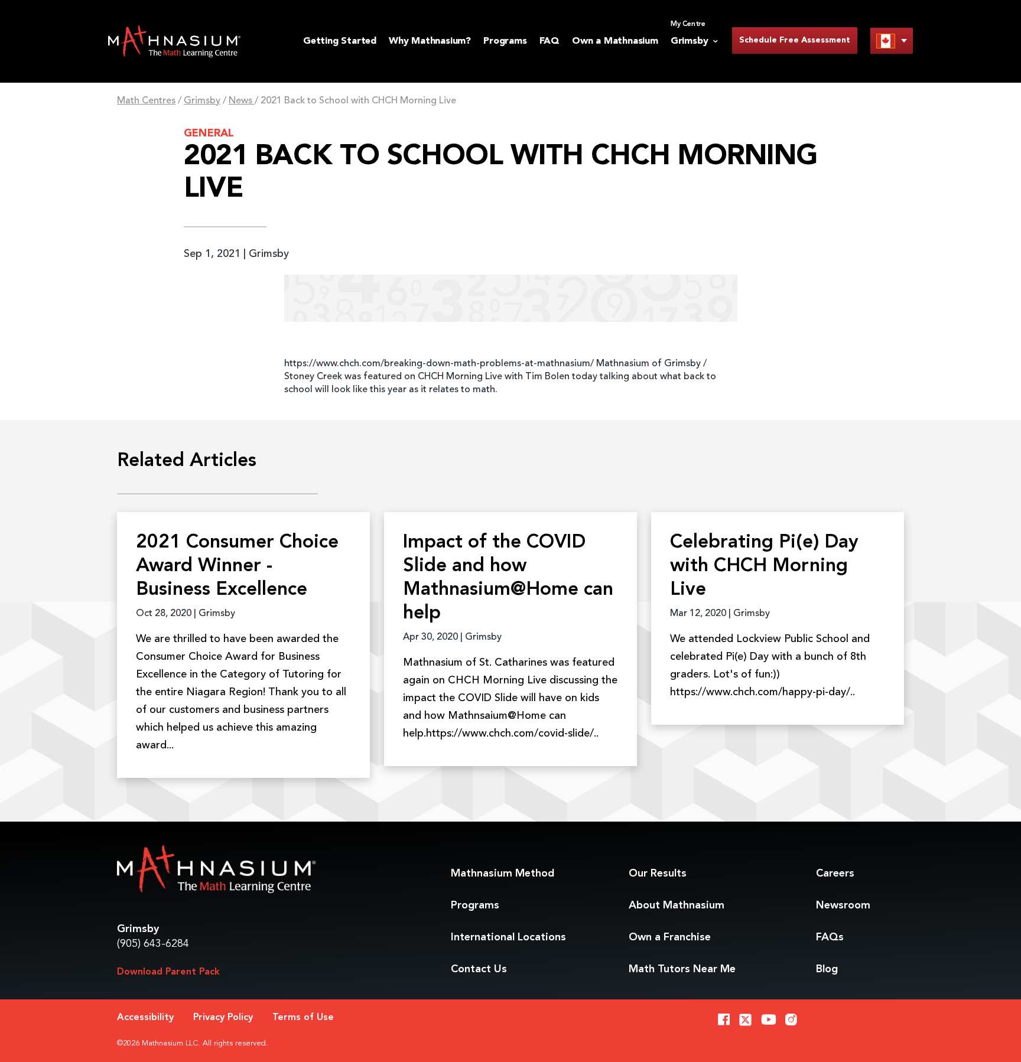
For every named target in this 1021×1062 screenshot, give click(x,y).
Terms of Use (303, 1017)
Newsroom (843, 905)
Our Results (658, 873)
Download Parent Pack (168, 972)
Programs (504, 41)
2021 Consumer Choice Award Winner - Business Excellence (237, 566)
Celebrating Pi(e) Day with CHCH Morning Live (764, 566)
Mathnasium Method (502, 873)
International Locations (508, 937)
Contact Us (479, 969)
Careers (835, 873)
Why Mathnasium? (430, 41)
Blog (827, 969)
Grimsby (202, 101)
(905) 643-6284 (153, 944)
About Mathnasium (676, 905)
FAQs (830, 937)
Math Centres (146, 101)
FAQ (549, 41)
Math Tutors (682, 969)
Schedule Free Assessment (794, 40)
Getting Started (339, 41)
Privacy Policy (223, 1017)
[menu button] (891, 40)
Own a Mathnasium (615, 41)
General (209, 133)
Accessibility (145, 1017)
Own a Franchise (670, 937)
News (242, 101)
